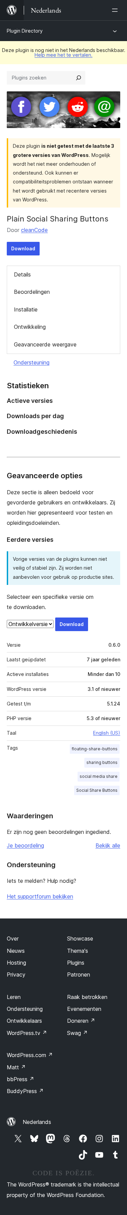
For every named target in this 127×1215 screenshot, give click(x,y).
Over (13, 938)
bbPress (20, 1079)
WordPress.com (30, 1055)
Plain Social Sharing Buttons (57, 218)
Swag (77, 1033)
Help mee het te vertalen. (63, 55)
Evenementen (84, 1008)
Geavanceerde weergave (45, 344)
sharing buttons (102, 762)
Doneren (81, 1020)
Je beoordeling (25, 845)
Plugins (75, 962)
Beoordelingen (32, 291)
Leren (14, 997)
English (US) (106, 733)
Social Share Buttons (97, 790)
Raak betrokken (87, 997)
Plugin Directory (25, 31)
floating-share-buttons (95, 748)
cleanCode (34, 230)
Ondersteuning (31, 362)
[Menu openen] (116, 10)
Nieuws (16, 950)
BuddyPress (25, 1091)
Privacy (16, 974)
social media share (99, 776)
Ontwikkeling (30, 326)
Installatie (26, 309)
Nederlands (37, 1122)
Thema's (77, 950)
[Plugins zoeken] (78, 78)
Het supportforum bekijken (40, 896)
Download (23, 248)
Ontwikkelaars (24, 1020)
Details (22, 274)
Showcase (80, 938)
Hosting (16, 962)
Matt (16, 1067)
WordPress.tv (27, 1033)
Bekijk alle (108, 845)
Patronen (78, 974)
